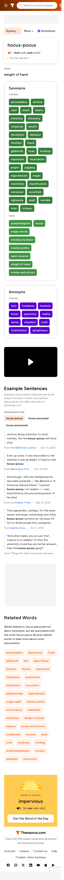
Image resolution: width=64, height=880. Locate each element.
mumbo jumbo (20, 247)
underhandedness (17, 750)
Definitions (48, 31)
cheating (16, 118)
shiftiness (12, 718)
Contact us (40, 851)
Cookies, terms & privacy (31, 857)
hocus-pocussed (17, 425)
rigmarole (17, 200)
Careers (24, 851)
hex (26, 660)
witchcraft (30, 759)
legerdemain (19, 175)
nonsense (17, 192)
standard (30, 322)
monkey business (22, 239)
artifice (37, 102)
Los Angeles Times (20, 502)
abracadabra (19, 102)
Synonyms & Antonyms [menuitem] (13, 31)
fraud (30, 143)
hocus (39, 223)
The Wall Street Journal (22, 447)
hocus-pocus (14, 418)
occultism (35, 192)
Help (54, 851)
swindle (45, 200)
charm (39, 110)
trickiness (23, 742)
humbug (45, 151)
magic (37, 175)
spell (32, 200)
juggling (30, 167)
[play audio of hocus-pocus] (10, 53)
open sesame (19, 256)
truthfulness (19, 330)
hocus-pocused (38, 418)
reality (46, 314)
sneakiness (13, 734)
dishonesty (35, 652)
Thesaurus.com (12, 5)
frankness (28, 305)
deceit (32, 126)
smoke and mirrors (23, 272)
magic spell (13, 701)
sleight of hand (20, 264)
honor (14, 314)
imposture (17, 159)
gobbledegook (20, 223)
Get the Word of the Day (30, 818)
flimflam (16, 143)
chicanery (34, 118)
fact (13, 305)
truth (44, 322)
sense (15, 322)
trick (14, 208)
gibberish (17, 151)
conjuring (17, 126)
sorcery (31, 734)
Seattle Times (17, 528)
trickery (27, 208)
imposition (13, 677)
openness (30, 314)
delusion (35, 134)
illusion (26, 669)
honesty (45, 305)
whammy (12, 759)
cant (14, 110)
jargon (15, 167)
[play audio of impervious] (19, 808)
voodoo (40, 750)
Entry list (9, 851)
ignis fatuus (41, 660)
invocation (32, 685)
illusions (11, 669)
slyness (11, 726)
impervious (31, 801)
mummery (17, 183)
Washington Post (19, 469)
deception (17, 134)
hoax (32, 151)
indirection (13, 685)
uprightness (40, 330)
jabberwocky (14, 693)
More (27, 31)
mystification (38, 183)
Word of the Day (31, 795)
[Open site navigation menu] (6, 5)
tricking (40, 742)
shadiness (34, 709)
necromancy (14, 709)
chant (26, 110)
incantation (37, 159)
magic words (19, 231)
